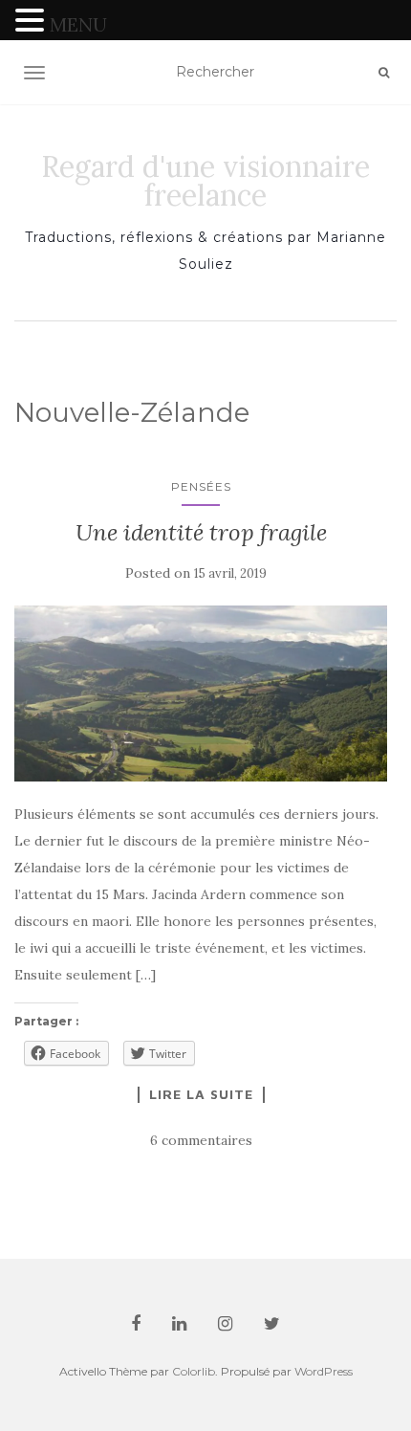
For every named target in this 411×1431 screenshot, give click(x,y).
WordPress (323, 1371)
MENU (78, 24)
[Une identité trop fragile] (200, 693)
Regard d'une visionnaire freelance (205, 180)
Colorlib (193, 1371)
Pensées (201, 486)
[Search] (384, 72)
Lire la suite (201, 1094)
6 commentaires (201, 1140)
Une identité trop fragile (201, 532)
